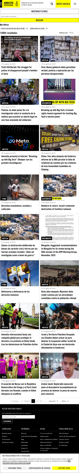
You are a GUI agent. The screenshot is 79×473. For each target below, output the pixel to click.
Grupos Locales (64, 442)
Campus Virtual (64, 439)
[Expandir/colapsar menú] (75, 4)
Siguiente (52, 401)
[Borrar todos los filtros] (46, 28)
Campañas (24, 445)
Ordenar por (63, 33)
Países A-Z (24, 448)
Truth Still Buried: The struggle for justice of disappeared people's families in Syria (19, 70)
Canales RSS (25, 451)
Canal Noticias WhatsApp (29, 436)
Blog (22, 439)
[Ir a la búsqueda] (52, 4)
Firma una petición (46, 433)
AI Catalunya (63, 445)
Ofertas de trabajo (7, 442)
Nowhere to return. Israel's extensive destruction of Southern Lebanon (58, 207)
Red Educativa (63, 433)
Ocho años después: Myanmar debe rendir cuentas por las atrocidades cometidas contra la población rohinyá (58, 295)
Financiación (6, 439)
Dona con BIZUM (45, 445)
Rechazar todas (14, 468)
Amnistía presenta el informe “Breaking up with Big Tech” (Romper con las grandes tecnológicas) (19, 159)
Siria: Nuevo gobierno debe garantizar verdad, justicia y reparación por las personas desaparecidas (58, 70)
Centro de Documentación (67, 436)
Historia (4, 436)
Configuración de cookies (39, 468)
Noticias (23, 433)
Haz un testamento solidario (49, 439)
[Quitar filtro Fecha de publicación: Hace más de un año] (27, 28)
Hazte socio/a (63, 3)
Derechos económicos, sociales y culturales (16, 207)
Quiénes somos (6, 433)
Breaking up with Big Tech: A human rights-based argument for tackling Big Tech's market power (59, 113)
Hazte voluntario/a (46, 442)
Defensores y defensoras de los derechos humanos (15, 293)
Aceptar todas (64, 468)
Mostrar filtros (39, 11)
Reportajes (24, 442)
